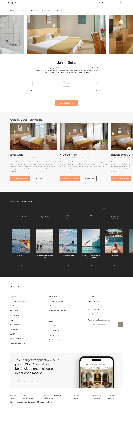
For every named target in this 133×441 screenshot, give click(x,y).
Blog (11, 320)
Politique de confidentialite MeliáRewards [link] (52, 397)
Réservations (53, 296)
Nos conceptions (15, 325)
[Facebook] (89, 313)
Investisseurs (14, 329)
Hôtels (16, 10)
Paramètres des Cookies (96, 397)
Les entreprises (54, 330)
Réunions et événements (57, 340)
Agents (51, 335)
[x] (98, 313)
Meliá (11, 10)
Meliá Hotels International (18, 301)
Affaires (51, 321)
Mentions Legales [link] (13, 397)
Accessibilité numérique (111, 397)
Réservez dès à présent (66, 103)
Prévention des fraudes (18, 343)
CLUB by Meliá (14, 315)
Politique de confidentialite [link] (28, 397)
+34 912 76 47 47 (93, 301)
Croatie (22, 10)
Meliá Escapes (14, 311)
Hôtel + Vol (52, 306)
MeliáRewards (14, 306)
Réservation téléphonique (57, 311)
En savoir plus (38, 178)
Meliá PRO (52, 326)
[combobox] (112, 3)
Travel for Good (15, 334)
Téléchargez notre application (28, 381)
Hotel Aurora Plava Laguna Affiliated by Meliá (43, 10)
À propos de (14, 296)
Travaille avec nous (16, 339)
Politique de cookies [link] (77, 397)
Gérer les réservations (56, 301)
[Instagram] (93, 313)
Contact (91, 296)
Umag (27, 10)
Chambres (60, 10)
